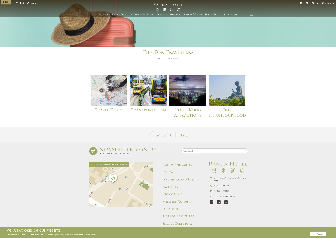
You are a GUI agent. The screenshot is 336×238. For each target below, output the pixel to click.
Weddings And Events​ (142, 14)
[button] (328, 3)
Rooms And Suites (108, 14)
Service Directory (177, 223)
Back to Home (171, 135)
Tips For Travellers (215, 14)
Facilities (161, 14)
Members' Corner (176, 201)
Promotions (175, 14)
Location (232, 14)
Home (159, 58)
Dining (124, 14)
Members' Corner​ (193, 14)
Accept (319, 234)
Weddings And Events (180, 179)
